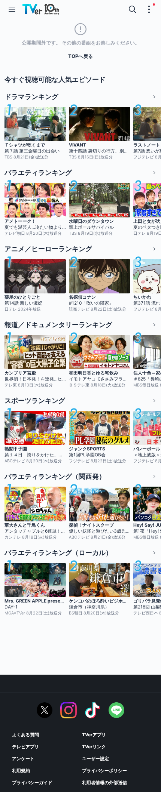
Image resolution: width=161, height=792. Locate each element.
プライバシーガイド (32, 782)
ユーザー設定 (95, 758)
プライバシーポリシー (104, 770)
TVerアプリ (94, 734)
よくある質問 (25, 734)
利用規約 (21, 770)
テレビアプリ (25, 746)
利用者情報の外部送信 (104, 782)
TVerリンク (94, 746)
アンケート (23, 758)
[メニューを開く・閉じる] (149, 9)
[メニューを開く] (12, 9)
